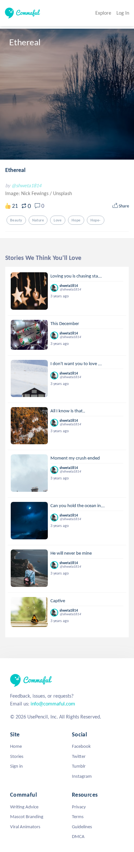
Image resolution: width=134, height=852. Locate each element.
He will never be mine (71, 553)
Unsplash (62, 193)
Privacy (79, 807)
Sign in (16, 766)
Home (16, 746)
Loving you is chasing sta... (76, 276)
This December (64, 323)
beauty (16, 220)
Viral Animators (25, 827)
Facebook (81, 746)
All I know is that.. (67, 411)
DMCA (78, 836)
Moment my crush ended (75, 458)
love (58, 220)
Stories (16, 756)
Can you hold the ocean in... (77, 505)
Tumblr (79, 766)
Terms (78, 816)
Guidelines (82, 827)
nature (38, 220)
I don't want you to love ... (76, 363)
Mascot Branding (26, 816)
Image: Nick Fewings (27, 193)
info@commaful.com (53, 704)
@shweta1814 (26, 185)
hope (76, 220)
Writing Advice (24, 807)
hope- (95, 220)
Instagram (82, 776)
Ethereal (15, 170)
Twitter (79, 756)
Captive (57, 601)
